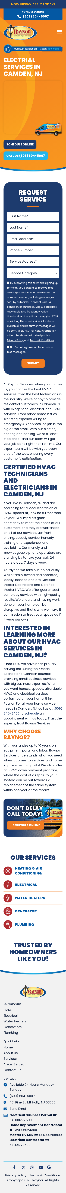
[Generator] (8, 911)
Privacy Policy (15, 340)
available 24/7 (33, 8)
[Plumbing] (8, 924)
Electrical (26, 885)
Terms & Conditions (42, 340)
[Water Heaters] (8, 898)
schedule (31, 713)
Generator (26, 911)
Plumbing (24, 924)
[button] (59, 31)
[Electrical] (8, 884)
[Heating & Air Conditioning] (8, 871)
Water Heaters (30, 898)
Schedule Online (33, 11)
